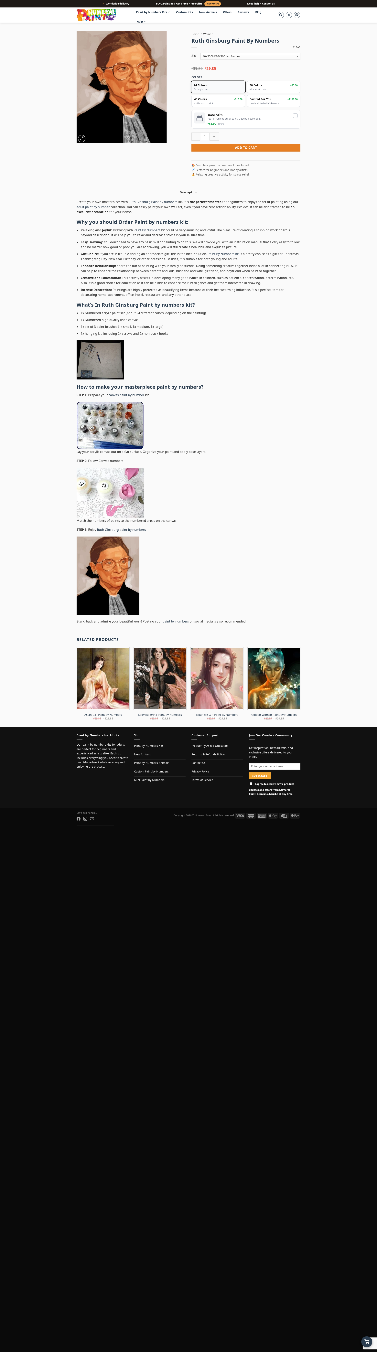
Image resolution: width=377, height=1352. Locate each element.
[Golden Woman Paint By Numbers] (273, 678)
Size (193, 55)
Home (195, 34)
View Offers (213, 3)
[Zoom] (82, 139)
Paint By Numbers (147, 230)
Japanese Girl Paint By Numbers (217, 715)
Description (188, 192)
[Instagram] (85, 819)
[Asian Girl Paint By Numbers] (103, 678)
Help (140, 21)
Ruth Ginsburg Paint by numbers (153, 202)
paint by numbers (179, 386)
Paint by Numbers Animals (151, 763)
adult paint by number (93, 207)
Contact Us (198, 763)
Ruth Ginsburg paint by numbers (121, 529)
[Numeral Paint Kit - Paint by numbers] (102, 15)
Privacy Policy (200, 771)
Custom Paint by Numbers (151, 771)
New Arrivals (208, 12)
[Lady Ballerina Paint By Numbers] (160, 678)
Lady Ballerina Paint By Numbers (160, 715)
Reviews (243, 12)
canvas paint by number (126, 395)
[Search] (281, 15)
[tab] (188, 192)
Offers (227, 12)
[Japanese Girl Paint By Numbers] (216, 678)
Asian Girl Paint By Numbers (103, 715)
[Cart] (297, 15)
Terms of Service (202, 780)
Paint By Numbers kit (223, 254)
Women (208, 34)
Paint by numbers (156, 221)
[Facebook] (79, 819)
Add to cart (246, 147)
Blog (258, 12)
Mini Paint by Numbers (149, 780)
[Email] (92, 819)
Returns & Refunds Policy (208, 754)
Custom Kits (184, 12)
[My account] (289, 15)
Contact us (268, 3)
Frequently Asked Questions (209, 746)
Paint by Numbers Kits (151, 12)
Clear (296, 47)
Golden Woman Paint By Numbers (274, 715)
